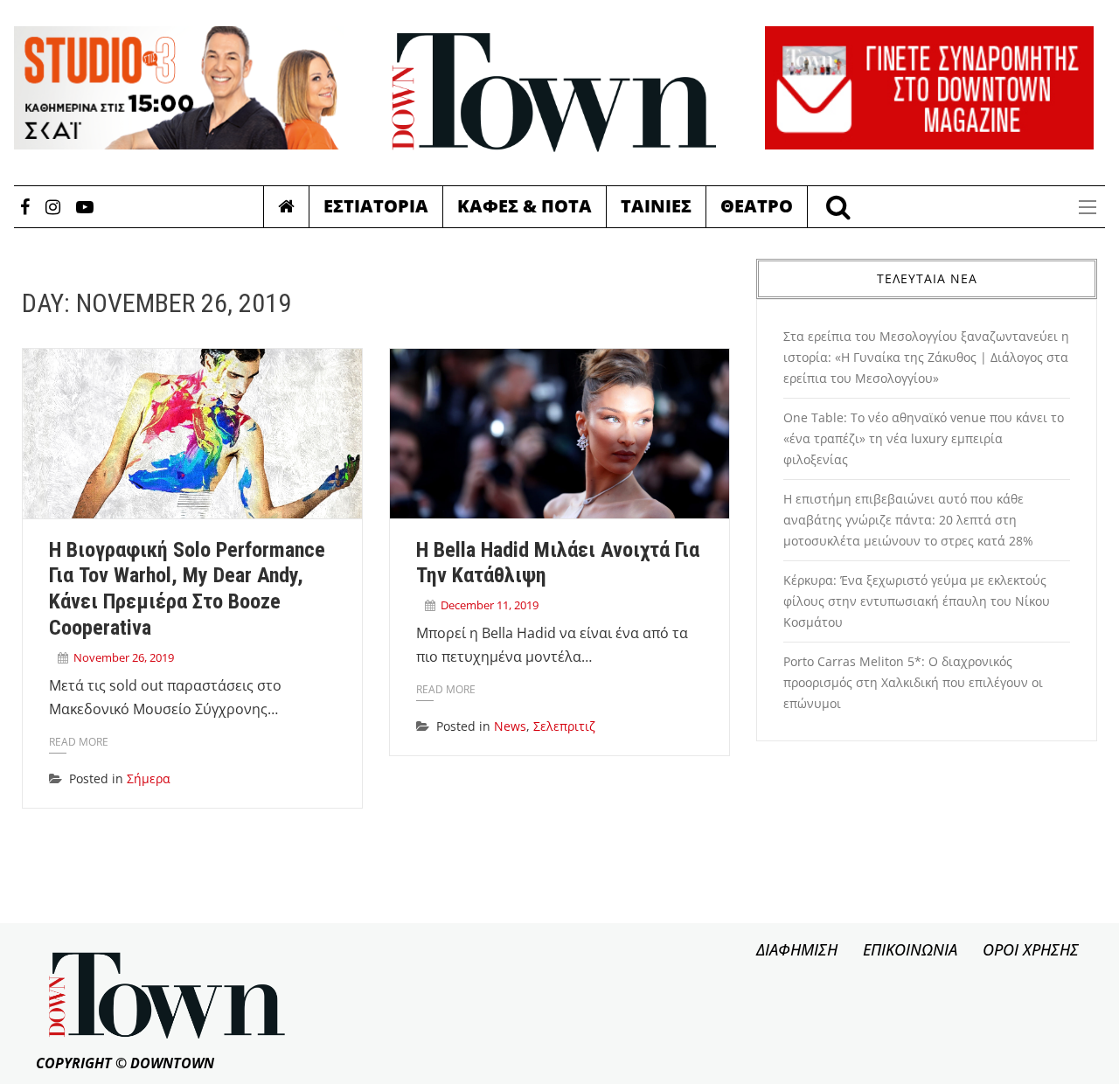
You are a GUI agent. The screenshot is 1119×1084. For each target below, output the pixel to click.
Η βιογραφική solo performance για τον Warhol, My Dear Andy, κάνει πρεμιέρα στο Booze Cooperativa (187, 589)
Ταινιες (656, 206)
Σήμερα (148, 778)
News (510, 726)
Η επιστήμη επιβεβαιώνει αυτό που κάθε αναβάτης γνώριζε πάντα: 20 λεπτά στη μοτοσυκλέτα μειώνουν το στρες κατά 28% (908, 519)
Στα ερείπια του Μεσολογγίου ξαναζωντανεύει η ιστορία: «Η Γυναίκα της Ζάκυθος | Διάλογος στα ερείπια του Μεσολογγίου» (926, 357)
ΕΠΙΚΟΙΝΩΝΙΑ (910, 949)
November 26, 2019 (123, 657)
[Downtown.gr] (554, 92)
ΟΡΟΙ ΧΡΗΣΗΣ (1031, 949)
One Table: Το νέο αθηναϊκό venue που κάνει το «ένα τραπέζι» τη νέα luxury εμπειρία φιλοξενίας (923, 438)
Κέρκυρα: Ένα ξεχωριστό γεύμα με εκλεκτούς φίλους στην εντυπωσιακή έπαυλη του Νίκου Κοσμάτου (916, 601)
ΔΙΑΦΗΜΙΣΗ (797, 949)
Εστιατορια (375, 206)
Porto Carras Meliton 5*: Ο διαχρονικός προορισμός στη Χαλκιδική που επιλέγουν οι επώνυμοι (913, 682)
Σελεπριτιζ (564, 726)
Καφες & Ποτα (524, 206)
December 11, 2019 (490, 605)
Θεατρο (756, 206)
